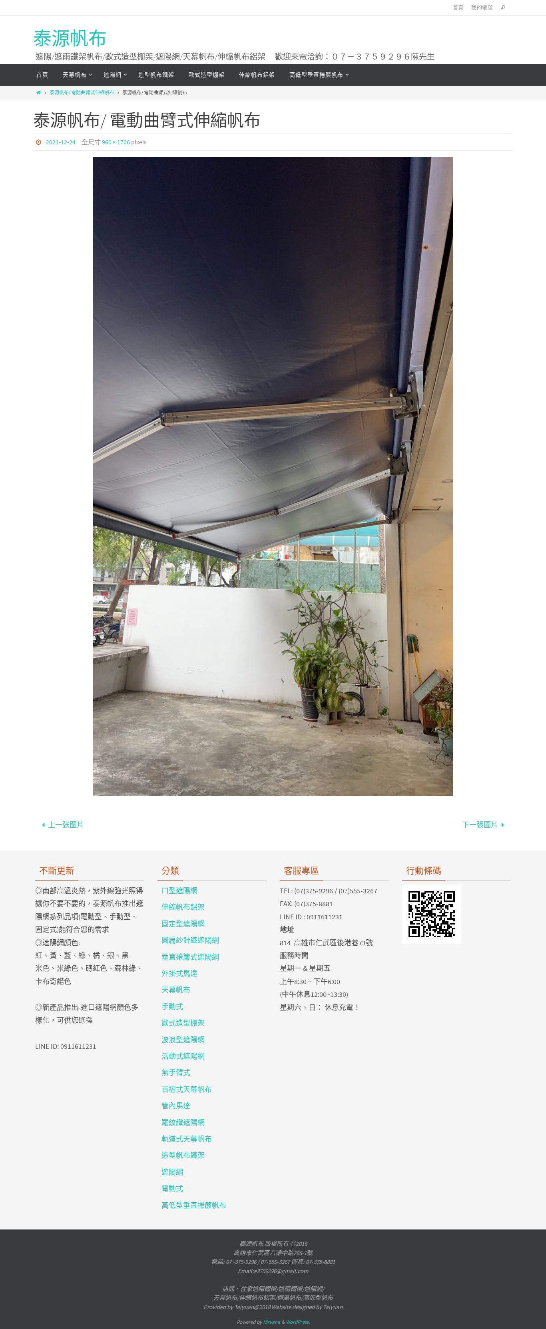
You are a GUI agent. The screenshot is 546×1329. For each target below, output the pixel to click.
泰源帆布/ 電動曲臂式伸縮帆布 (82, 93)
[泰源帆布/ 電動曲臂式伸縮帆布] (273, 476)
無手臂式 (175, 1072)
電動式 (172, 1188)
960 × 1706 (116, 142)
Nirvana (271, 1322)
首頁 (458, 7)
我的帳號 (482, 7)
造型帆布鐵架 (183, 1155)
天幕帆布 (175, 989)
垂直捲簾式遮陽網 (190, 957)
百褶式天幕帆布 (186, 1089)
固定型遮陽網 (183, 924)
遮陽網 (172, 1172)
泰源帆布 (70, 39)
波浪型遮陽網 (183, 1039)
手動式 (172, 1006)
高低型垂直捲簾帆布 (193, 1205)
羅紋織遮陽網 (183, 1122)
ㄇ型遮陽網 (179, 890)
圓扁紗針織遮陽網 (190, 940)
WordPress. (298, 1322)
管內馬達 (175, 1105)
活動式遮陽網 (183, 1056)
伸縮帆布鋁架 (183, 907)
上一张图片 (66, 824)
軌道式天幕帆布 (186, 1139)
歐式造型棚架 (183, 1023)
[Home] (38, 93)
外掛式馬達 (179, 973)
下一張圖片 (480, 824)
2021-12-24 (61, 142)
